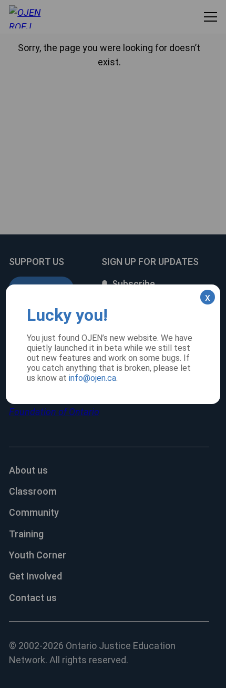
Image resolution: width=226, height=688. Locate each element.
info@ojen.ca (92, 378)
